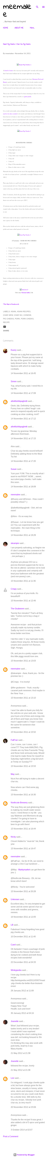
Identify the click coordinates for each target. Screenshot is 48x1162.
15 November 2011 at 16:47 (23, 848)
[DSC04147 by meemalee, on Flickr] (24, 289)
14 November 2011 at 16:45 (23, 373)
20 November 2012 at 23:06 (23, 1107)
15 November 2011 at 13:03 (23, 661)
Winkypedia (16, 970)
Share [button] (6, 331)
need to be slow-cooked (10, 114)
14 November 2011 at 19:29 (23, 535)
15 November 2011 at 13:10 (23, 698)
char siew (8, 315)
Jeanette (15, 1021)
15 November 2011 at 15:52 (23, 732)
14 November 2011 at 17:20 (23, 461)
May (13, 774)
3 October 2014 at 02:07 (22, 1130)
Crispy (14, 589)
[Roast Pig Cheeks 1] (24, 65)
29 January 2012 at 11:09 (22, 991)
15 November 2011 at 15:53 (23, 766)
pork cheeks (27, 319)
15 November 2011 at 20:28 (23, 891)
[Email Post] (4, 328)
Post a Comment (10, 1136)
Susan (14, 469)
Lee (12, 1078)
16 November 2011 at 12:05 (23, 917)
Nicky (13, 837)
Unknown (15, 899)
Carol (13, 945)
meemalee (17, 10)
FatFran (14, 740)
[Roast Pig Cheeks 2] (24, 131)
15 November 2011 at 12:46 (23, 601)
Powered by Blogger (26, 1155)
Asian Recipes (23, 311)
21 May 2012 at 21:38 (20, 1053)
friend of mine (8, 70)
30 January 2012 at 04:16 (22, 1013)
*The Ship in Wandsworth (11, 304)
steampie (15, 543)
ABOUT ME (19, 28)
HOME (5, 28)
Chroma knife (25, 292)
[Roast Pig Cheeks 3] (24, 235)
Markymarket (24, 870)
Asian (13, 311)
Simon (14, 381)
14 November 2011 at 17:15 (23, 438)
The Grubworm (17, 609)
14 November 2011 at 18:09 (23, 486)
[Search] (37, 4)
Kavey (14, 350)
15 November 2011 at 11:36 (23, 581)
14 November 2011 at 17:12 (23, 419)
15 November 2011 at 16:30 (23, 795)
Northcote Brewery (19, 802)
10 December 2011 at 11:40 (23, 936)
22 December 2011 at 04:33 (23, 962)
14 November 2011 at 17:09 (23, 393)
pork (17, 319)
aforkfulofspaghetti (19, 401)
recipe (6, 322)
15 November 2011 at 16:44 (23, 829)
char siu (18, 315)
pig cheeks (8, 319)
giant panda (27, 96)
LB (12, 925)
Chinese (27, 315)
